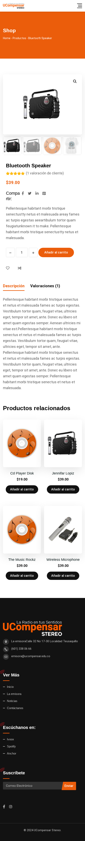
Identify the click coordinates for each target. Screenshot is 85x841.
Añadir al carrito (56, 252)
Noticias (12, 701)
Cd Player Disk (22, 473)
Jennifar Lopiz (63, 473)
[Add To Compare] (20, 268)
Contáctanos (15, 708)
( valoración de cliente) (45, 173)
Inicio (10, 686)
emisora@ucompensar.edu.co (30, 656)
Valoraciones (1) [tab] (45, 286)
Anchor (11, 753)
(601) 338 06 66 (21, 648)
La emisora (14, 693)
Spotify (11, 746)
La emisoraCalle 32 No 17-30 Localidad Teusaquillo (44, 641)
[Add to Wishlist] (8, 268)
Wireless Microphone (63, 560)
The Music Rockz (22, 560)
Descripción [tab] (14, 286)
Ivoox (10, 739)
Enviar (68, 786)
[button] (74, 81)
